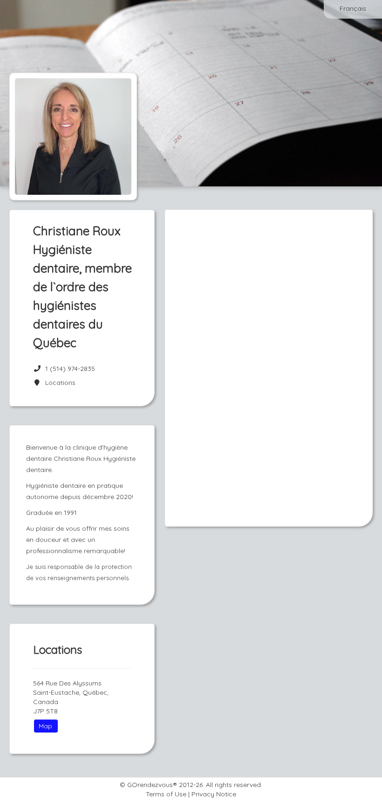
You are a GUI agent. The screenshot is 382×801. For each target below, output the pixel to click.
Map (45, 726)
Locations (58, 382)
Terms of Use (166, 794)
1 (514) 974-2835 (70, 368)
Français (353, 8)
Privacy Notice (213, 794)
